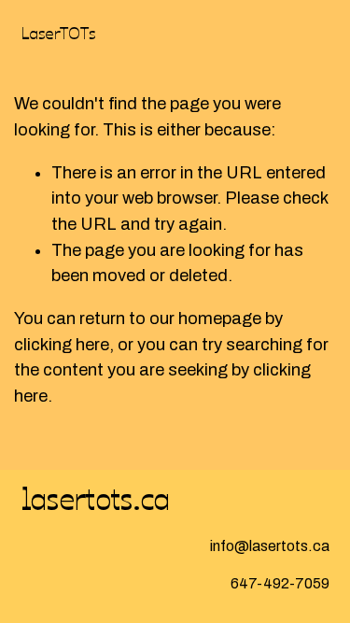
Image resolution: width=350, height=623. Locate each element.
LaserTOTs (58, 32)
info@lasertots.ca (269, 546)
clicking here (61, 344)
